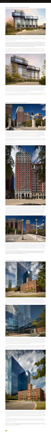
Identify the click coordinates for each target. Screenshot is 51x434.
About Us (31, 1)
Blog (39, 1)
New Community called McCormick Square (17, 347)
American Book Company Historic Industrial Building (14, 260)
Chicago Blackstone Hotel (26, 207)
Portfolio (35, 1)
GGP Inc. (10, 50)
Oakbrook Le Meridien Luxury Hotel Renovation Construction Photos (17, 7)
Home (28, 1)
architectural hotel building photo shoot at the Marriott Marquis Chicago (17, 300)
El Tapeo (15, 90)
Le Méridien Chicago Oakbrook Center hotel (17, 48)
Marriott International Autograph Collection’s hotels (29, 134)
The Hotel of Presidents (42, 208)
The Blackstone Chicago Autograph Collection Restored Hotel (15, 102)
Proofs (42, 1)
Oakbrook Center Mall (24, 49)
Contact (46, 1)
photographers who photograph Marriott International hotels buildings (34, 39)
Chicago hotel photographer (32, 133)
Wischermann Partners (23, 37)
